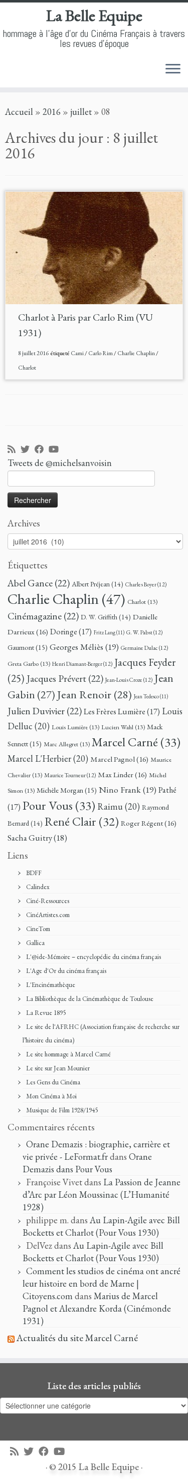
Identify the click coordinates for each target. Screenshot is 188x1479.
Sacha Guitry (37, 837)
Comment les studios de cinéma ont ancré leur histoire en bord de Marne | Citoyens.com (101, 1283)
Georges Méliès (84, 646)
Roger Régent (148, 823)
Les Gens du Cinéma (53, 1082)
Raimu (118, 806)
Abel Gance (39, 582)
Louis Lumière (75, 727)
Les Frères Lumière (122, 711)
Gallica (35, 943)
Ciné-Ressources (47, 901)
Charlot (27, 368)
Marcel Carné (136, 742)
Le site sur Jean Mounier (58, 1068)
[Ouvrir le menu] (172, 69)
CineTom (38, 929)
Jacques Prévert (65, 678)
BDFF (34, 873)
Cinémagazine (43, 615)
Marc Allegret (67, 744)
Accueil (19, 111)
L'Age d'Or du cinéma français (66, 971)
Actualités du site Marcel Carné (77, 1338)
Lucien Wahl (123, 727)
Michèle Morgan (67, 790)
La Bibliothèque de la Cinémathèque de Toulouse (89, 998)
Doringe (71, 631)
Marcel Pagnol (119, 759)
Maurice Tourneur (70, 775)
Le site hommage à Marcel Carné (68, 1054)
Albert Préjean (97, 583)
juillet (81, 111)
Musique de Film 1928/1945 (62, 1110)
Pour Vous (59, 805)
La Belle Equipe (94, 15)
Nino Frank (127, 789)
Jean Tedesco (151, 696)
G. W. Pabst (144, 632)
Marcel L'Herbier (48, 758)
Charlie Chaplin (136, 353)
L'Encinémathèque (50, 985)
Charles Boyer (145, 584)
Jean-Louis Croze (128, 679)
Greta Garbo (29, 663)
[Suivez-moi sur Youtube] (56, 450)
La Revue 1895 (46, 1012)
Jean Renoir (94, 694)
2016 (52, 111)
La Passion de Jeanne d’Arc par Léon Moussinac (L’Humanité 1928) (101, 1194)
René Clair (82, 821)
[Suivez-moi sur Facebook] (42, 450)
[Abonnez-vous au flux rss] (14, 450)
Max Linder (122, 775)
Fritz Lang (109, 632)
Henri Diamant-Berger (82, 663)
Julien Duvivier (45, 710)
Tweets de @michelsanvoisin (60, 463)
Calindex (38, 887)
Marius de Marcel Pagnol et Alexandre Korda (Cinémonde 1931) (97, 1308)
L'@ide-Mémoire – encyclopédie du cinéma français (93, 957)
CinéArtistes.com (48, 915)
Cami (78, 353)
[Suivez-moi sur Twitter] (28, 450)
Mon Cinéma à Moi (51, 1096)
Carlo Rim (101, 353)
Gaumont (28, 647)
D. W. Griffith (106, 616)
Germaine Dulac (144, 647)
